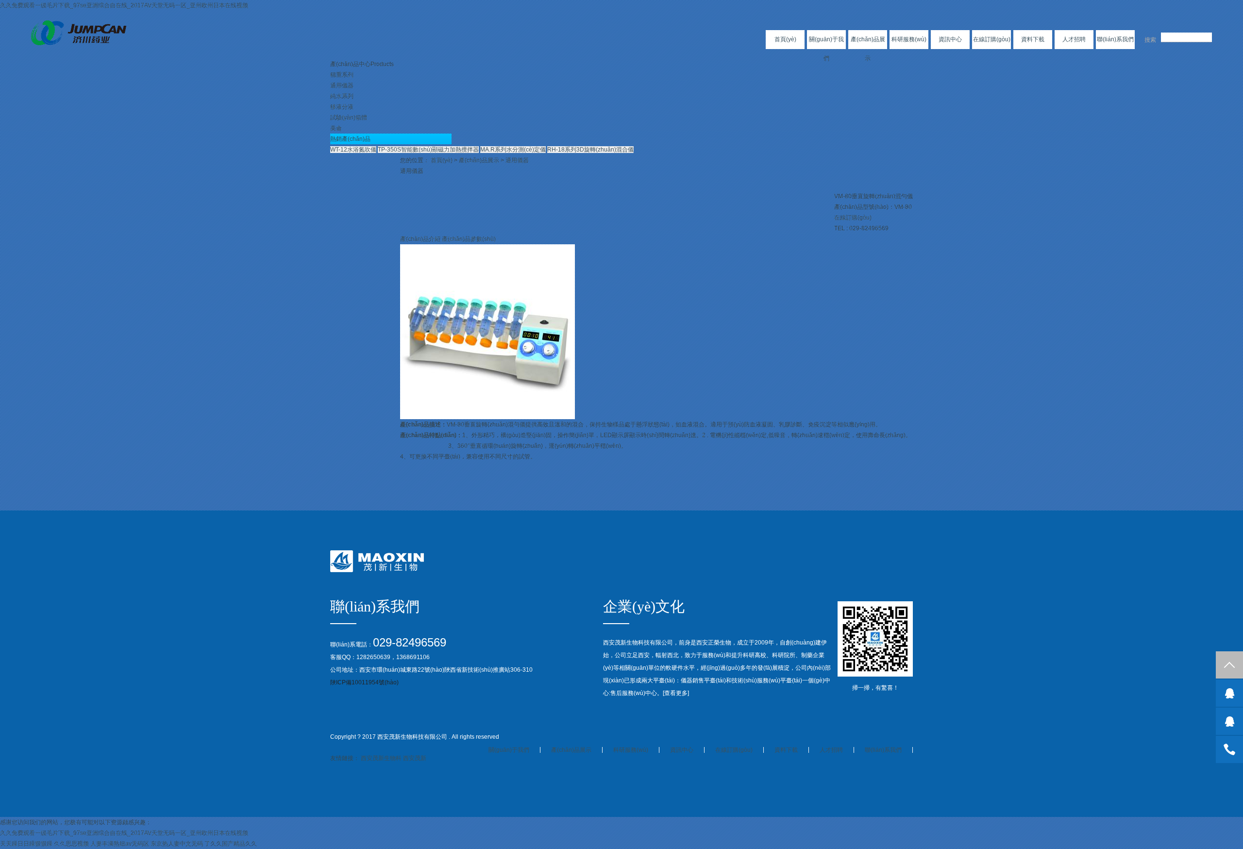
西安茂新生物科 (381, 758)
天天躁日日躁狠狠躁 (26, 843)
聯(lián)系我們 (1115, 39)
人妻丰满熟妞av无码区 (119, 843)
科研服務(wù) (908, 39)
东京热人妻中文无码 (177, 843)
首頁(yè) (785, 39)
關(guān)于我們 (826, 49)
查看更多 (676, 693)
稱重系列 (341, 74)
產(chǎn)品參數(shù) (469, 239)
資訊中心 (950, 39)
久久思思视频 (71, 843)
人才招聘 (1074, 39)
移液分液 (341, 106)
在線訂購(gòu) (991, 39)
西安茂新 (414, 758)
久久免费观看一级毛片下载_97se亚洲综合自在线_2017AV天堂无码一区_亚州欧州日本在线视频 (124, 5)
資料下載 (1032, 39)
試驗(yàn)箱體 (348, 117)
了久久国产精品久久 (230, 843)
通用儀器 (341, 85)
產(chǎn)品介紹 (420, 239)
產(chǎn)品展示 (868, 49)
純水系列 (341, 96)
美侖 (336, 128)
